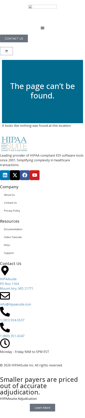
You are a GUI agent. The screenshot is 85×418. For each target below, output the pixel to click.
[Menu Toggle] (42, 28)
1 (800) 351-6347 (12, 336)
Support (9, 253)
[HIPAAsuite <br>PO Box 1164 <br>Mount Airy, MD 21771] (5, 270)
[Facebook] (25, 175)
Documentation (13, 229)
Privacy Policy (12, 210)
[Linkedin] (5, 175)
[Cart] (6, 51)
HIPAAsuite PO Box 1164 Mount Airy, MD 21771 (16, 284)
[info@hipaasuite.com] (5, 296)
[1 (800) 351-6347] (5, 327)
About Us (9, 195)
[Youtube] (35, 175)
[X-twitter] (15, 175)
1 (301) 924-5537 (12, 320)
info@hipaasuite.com (15, 304)
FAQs (7, 245)
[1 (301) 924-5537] (5, 312)
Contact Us (10, 202)
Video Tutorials (13, 237)
